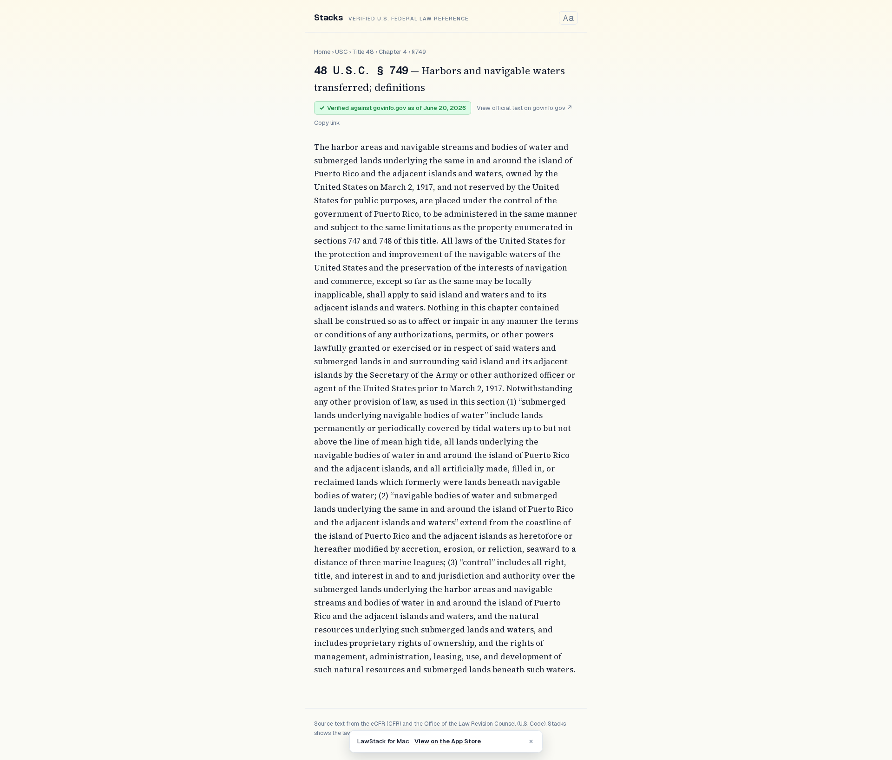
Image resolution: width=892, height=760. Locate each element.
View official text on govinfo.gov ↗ (524, 108)
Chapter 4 (393, 52)
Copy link (327, 123)
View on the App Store (447, 741)
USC (341, 52)
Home (322, 52)
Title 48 (363, 52)
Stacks (328, 17)
